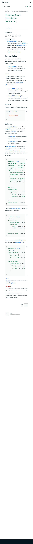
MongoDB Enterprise (14, 89)
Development (15, 11)
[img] (6, 35)
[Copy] (27, 112)
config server (19, 242)
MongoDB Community (14, 96)
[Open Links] (30, 2)
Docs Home (7, 11)
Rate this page (8, 32)
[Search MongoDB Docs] (25, 7)
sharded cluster (20, 45)
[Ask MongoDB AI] (27, 7)
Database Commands (24, 11)
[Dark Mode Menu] (30, 7)
